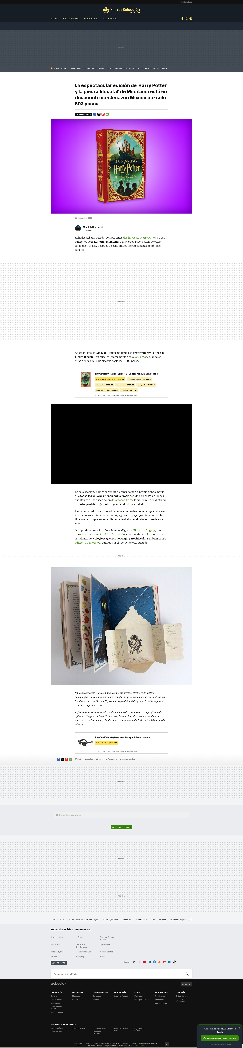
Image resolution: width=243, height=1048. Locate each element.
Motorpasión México (139, 1029)
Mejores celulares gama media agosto (84, 919)
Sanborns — (125, 385)
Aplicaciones (105, 944)
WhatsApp (102, 68)
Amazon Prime (124, 500)
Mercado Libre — (107, 390)
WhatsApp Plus (142, 919)
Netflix (146, 68)
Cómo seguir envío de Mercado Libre (118, 919)
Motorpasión (139, 996)
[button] (93, 227)
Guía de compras (71, 18)
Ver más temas (58, 963)
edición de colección (87, 542)
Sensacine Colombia (97, 1032)
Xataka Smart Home (56, 1007)
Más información (140, 1045)
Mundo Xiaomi (57, 1012)
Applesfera (55, 1003)
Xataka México (57, 1028)
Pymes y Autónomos (180, 1000)
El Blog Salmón (182, 996)
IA (110, 68)
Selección (121, 10)
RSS (159, 961)
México (54, 956)
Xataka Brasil (56, 1031)
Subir (184, 984)
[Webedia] (186, 2)
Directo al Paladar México (121, 1029)
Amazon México (110, 18)
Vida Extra (76, 999)
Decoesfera (159, 999)
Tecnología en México (85, 951)
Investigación (57, 937)
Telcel (102, 956)
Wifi (138, 68)
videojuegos (81, 956)
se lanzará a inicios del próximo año (102, 534)
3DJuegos (76, 996)
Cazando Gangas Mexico (107, 938)
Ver (122, 827)
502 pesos (140, 357)
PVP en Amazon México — (110, 379)
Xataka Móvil (56, 999)
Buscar (187, 974)
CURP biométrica (159, 919)
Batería (156, 68)
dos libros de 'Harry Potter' (139, 237)
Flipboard (103, 114)
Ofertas (54, 18)
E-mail (107, 114)
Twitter (98, 114)
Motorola (90, 68)
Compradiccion (161, 1003)
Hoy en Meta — (106, 742)
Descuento (112, 759)
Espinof (96, 999)
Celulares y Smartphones (81, 945)
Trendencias (160, 996)
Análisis (79, 937)
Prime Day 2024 (58, 951)
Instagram (186, 18)
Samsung (118, 68)
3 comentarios (85, 114)
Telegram (190, 18)
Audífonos (130, 68)
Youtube (144, 961)
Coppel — (129, 390)
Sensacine (97, 996)
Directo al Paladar (121, 996)
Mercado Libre (91, 18)
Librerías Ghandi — (139, 379)
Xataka (54, 996)
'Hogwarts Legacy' (144, 530)
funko (164, 68)
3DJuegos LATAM (78, 1028)
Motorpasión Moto (141, 999)
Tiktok (182, 18)
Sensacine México (100, 1028)
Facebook (94, 114)
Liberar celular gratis (178, 919)
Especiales (55, 944)
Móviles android (106, 951)
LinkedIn (169, 961)
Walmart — (104, 385)
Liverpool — (146, 385)
